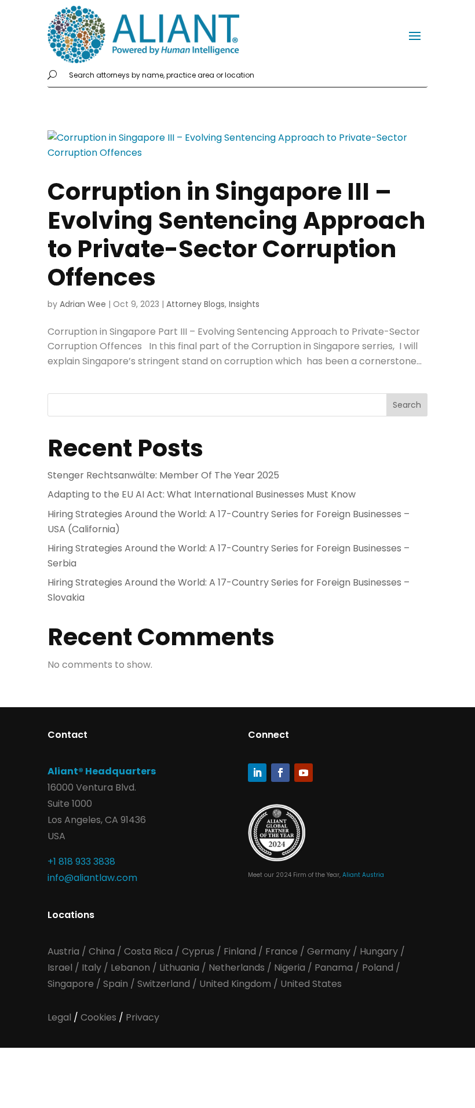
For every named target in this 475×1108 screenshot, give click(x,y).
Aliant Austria (363, 875)
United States (311, 983)
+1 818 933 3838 (81, 861)
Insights (244, 304)
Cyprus (198, 951)
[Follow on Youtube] (303, 772)
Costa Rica (149, 951)
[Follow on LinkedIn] (257, 772)
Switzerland (164, 983)
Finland (240, 951)
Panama (334, 967)
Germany (328, 951)
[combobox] (245, 75)
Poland (377, 967)
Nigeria (289, 967)
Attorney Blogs (195, 304)
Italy (91, 967)
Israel (60, 967)
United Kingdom (235, 983)
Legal (61, 1017)
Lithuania (179, 967)
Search (407, 405)
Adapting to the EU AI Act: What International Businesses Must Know (202, 494)
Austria (65, 951)
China (103, 951)
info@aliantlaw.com (92, 877)
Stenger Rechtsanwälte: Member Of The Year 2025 (163, 475)
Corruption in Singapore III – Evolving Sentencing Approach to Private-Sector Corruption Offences (236, 234)
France (281, 951)
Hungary (379, 951)
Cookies (100, 1017)
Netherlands (237, 967)
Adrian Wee (83, 304)
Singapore (72, 983)
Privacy (142, 1017)
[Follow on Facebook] (280, 772)
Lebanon (130, 967)
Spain (116, 983)
